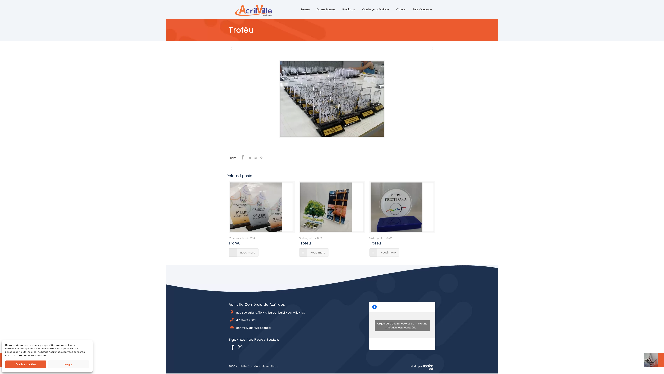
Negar (68, 364)
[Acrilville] (255, 9)
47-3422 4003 (246, 320)
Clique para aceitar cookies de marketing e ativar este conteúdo (402, 325)
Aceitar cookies (26, 364)
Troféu (235, 243)
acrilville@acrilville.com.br (253, 328)
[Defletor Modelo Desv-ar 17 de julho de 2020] (654, 360)
